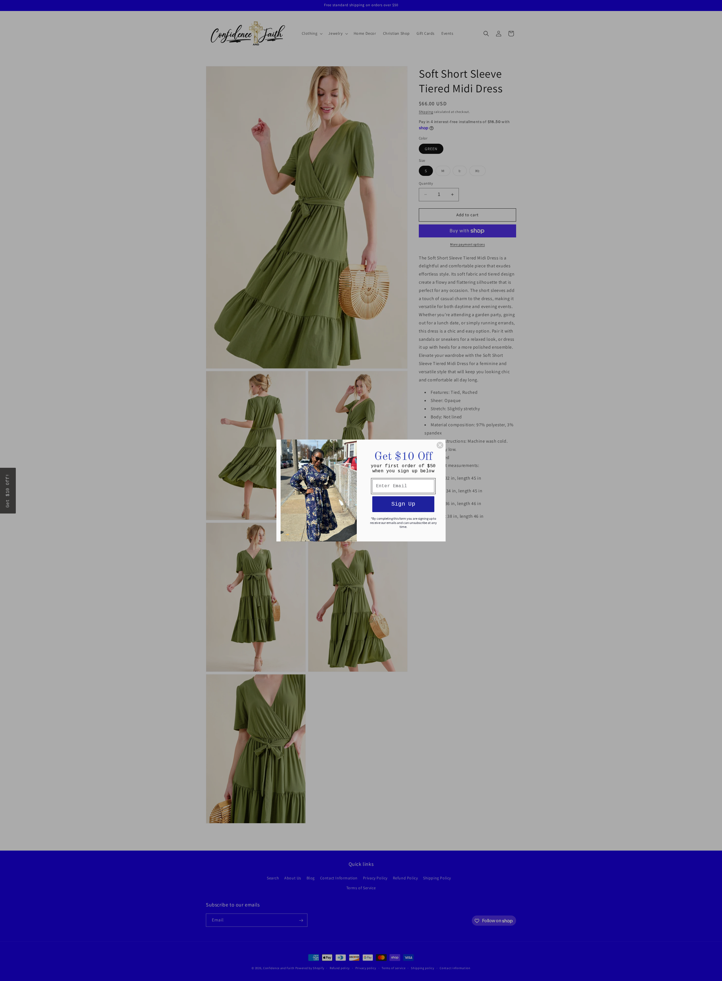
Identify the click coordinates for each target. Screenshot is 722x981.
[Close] (440, 445)
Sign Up (403, 504)
